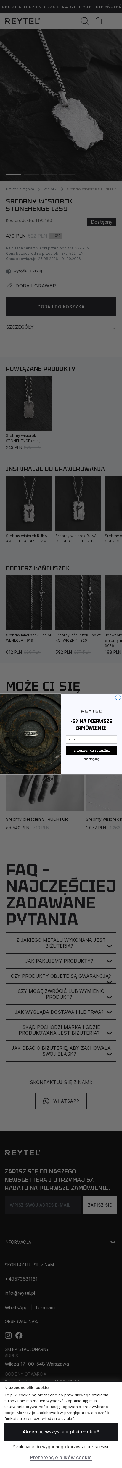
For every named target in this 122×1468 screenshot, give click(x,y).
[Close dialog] (118, 697)
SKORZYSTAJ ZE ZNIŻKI (91, 750)
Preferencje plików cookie (61, 1457)
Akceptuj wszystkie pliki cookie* (61, 1432)
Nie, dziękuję (91, 759)
